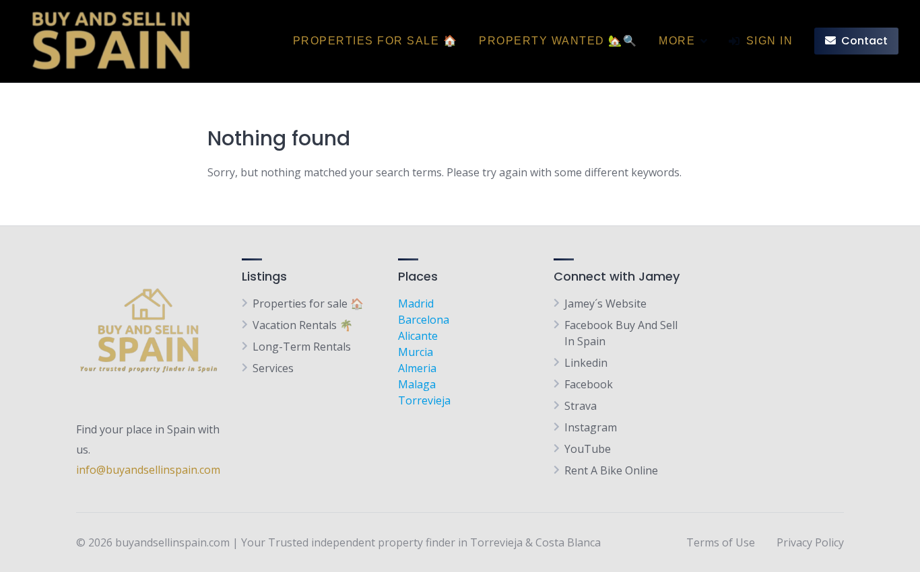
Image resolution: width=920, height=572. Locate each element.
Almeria (417, 368)
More (677, 40)
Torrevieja (424, 400)
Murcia (415, 352)
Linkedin (585, 362)
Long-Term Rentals (302, 346)
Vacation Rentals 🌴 (303, 325)
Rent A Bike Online (611, 470)
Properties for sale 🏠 (375, 40)
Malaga (417, 384)
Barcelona (423, 319)
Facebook (588, 384)
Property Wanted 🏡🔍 (558, 40)
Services (273, 368)
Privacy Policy (810, 542)
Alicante (418, 335)
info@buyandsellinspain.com (148, 469)
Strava (580, 405)
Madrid (416, 303)
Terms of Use (720, 542)
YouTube (587, 448)
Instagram (590, 427)
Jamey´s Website (605, 303)
